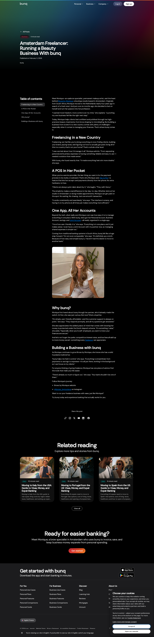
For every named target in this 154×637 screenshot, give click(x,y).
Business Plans (55, 594)
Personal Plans (25, 594)
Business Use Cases (57, 590)
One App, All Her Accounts (31, 113)
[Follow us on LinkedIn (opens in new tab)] (83, 418)
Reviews (82, 598)
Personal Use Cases (27, 590)
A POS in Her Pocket (28, 109)
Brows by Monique (65, 101)
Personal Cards (26, 607)
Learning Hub (84, 594)
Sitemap (92, 628)
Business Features (57, 598)
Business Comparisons (59, 603)
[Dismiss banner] (22, 633)
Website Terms (41, 628)
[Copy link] (65, 418)
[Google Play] (126, 575)
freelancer (89, 340)
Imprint (32, 628)
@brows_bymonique (62, 389)
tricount (82, 607)
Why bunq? (25, 117)
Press (111, 590)
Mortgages (83, 603)
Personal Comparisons (29, 603)
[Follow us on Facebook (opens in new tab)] (89, 418)
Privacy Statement (53, 628)
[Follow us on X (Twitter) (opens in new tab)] (74, 418)
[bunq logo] (23, 4)
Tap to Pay (104, 178)
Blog (81, 590)
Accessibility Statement (67, 628)
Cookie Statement (82, 628)
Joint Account (75, 220)
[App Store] (127, 570)
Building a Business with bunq (32, 121)
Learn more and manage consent (125, 622)
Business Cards (56, 607)
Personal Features (27, 598)
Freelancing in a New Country (32, 104)
